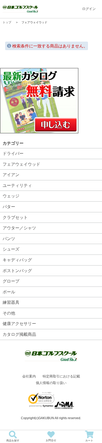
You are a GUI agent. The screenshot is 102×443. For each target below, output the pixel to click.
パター (9, 206)
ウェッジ (11, 196)
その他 (9, 313)
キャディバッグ (17, 260)
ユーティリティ (17, 185)
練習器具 (11, 302)
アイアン (11, 174)
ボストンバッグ (17, 270)
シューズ (11, 249)
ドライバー (13, 153)
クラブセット (15, 217)
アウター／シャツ (19, 228)
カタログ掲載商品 (19, 334)
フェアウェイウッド (21, 164)
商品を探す (12, 440)
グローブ (11, 281)
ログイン (89, 9)
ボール (9, 292)
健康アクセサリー (19, 323)
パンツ (9, 238)
